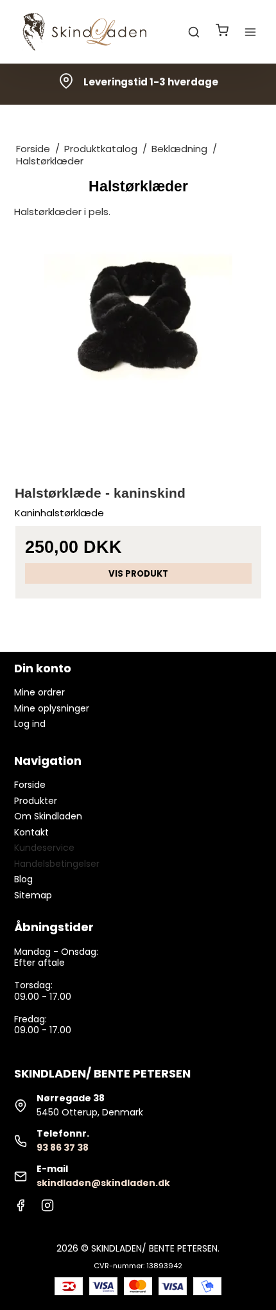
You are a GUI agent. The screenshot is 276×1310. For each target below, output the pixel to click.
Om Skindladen (48, 816)
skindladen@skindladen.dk (103, 1182)
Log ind (30, 723)
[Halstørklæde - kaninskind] (138, 347)
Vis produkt (138, 574)
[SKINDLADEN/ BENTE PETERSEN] (87, 31)
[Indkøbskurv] (222, 32)
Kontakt (31, 832)
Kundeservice (44, 847)
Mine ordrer (39, 692)
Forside (30, 784)
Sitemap (33, 895)
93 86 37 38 (63, 1147)
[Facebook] (20, 1208)
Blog (23, 879)
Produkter (35, 800)
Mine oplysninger (51, 708)
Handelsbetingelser (56, 863)
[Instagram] (47, 1208)
